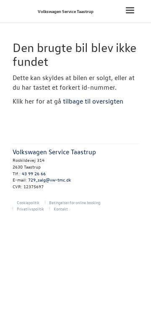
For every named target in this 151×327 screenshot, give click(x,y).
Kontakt (61, 208)
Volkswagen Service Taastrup (66, 11)
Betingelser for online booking (74, 202)
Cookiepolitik (28, 202)
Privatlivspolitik (30, 208)
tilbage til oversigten (93, 101)
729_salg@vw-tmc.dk (49, 179)
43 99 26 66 (34, 173)
